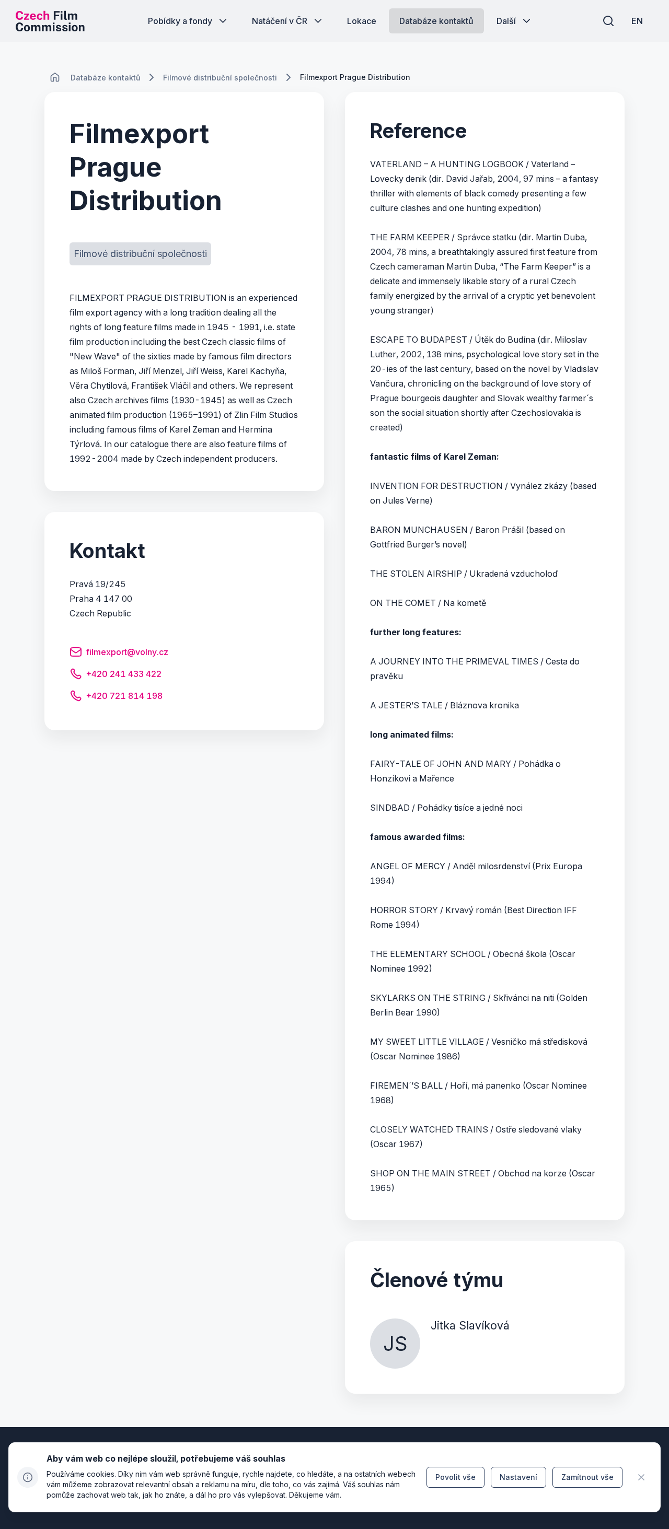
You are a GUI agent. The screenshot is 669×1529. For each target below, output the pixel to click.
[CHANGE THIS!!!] (54, 77)
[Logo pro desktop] (50, 20)
